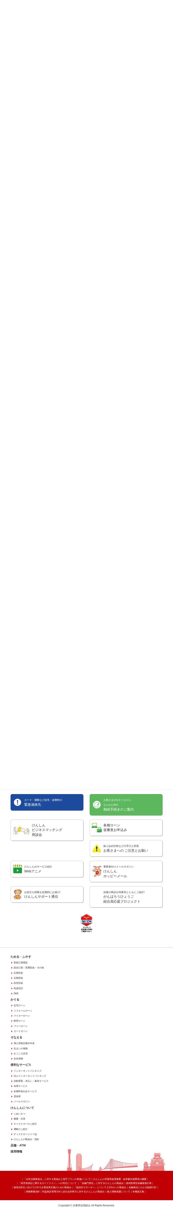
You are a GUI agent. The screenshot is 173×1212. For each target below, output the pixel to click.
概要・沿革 (19, 1118)
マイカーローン (22, 1015)
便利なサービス (21, 1064)
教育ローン (19, 1020)
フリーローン (21, 1026)
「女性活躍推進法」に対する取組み (42, 1179)
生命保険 (18, 1058)
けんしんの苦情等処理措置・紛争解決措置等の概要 (119, 1179)
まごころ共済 (21, 1053)
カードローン (21, 1031)
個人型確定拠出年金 (24, 1043)
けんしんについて (22, 1107)
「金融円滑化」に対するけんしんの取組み (102, 1183)
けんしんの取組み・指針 (26, 1139)
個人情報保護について (118, 1191)
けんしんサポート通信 (42, 895)
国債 (16, 993)
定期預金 (18, 973)
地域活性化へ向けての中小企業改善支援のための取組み (43, 1187)
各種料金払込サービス (25, 1091)
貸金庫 (17, 1096)
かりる (15, 999)
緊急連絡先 (43, 802)
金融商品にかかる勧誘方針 (143, 1187)
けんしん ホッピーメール (118, 871)
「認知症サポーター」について (90, 1187)
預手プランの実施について (77, 1179)
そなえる (16, 1037)
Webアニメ (38, 869)
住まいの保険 (21, 1048)
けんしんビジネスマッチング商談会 (47, 830)
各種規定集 (138, 1191)
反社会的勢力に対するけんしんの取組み (84, 1191)
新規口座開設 (21, 962)
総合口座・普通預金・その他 (29, 967)
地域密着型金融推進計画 (138, 1183)
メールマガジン (22, 1101)
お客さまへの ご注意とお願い (125, 848)
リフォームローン (23, 1010)
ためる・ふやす (21, 956)
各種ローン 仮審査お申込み (115, 827)
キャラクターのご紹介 (25, 1124)
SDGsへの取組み (117, 1187)
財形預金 (18, 983)
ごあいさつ (19, 1113)
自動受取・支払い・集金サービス (31, 1081)
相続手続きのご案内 (118, 805)
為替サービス (21, 1086)
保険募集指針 (33, 1191)
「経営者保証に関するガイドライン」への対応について (48, 1183)
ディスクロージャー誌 (25, 1134)
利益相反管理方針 (51, 1191)
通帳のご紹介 (21, 1129)
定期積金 (18, 978)
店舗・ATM (18, 1145)
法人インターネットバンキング (30, 1076)
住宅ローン (19, 1005)
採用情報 (16, 1151)
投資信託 (18, 988)
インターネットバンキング (28, 1071)
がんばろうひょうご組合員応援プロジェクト (124, 897)
